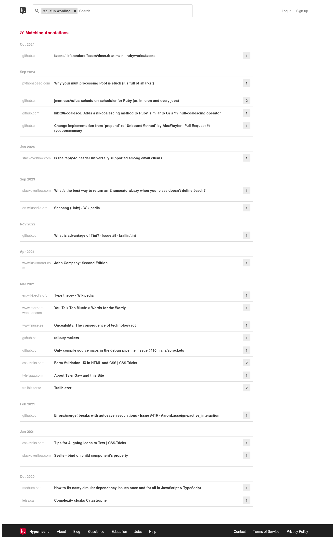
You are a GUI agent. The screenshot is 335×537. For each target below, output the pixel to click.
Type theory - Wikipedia (74, 295)
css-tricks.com (33, 362)
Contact (240, 531)
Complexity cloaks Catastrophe (80, 500)
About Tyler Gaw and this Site (79, 375)
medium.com (32, 487)
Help (152, 531)
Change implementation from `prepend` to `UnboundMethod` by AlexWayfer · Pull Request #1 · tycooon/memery (133, 128)
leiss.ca (28, 500)
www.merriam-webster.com (33, 310)
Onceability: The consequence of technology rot (95, 325)
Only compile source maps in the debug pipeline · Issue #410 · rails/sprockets (119, 350)
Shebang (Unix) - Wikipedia (77, 207)
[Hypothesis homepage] (26, 10)
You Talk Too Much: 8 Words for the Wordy (90, 307)
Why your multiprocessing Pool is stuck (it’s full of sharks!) (104, 83)
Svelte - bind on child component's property (91, 455)
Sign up (302, 11)
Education (119, 531)
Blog (76, 531)
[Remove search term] (75, 11)
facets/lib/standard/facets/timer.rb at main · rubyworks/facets (104, 55)
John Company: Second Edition (81, 262)
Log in (286, 11)
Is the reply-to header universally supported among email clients (108, 157)
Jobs (138, 531)
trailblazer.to (32, 387)
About (61, 531)
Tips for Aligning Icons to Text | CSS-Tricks (90, 442)
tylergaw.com (33, 375)
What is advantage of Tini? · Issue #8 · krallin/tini (95, 235)
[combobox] (133, 10)
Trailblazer (62, 387)
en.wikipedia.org (35, 207)
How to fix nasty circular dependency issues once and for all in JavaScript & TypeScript (127, 487)
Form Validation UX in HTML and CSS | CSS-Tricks (95, 362)
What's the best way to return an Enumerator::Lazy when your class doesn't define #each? (130, 190)
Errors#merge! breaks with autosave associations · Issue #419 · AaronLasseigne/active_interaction (136, 415)
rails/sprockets (66, 337)
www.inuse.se (33, 325)
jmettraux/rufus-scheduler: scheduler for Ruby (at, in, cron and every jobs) (116, 100)
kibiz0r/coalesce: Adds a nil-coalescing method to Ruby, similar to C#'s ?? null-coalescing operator (137, 112)
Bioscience (96, 531)
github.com (31, 55)
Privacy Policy (297, 531)
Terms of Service (266, 531)
